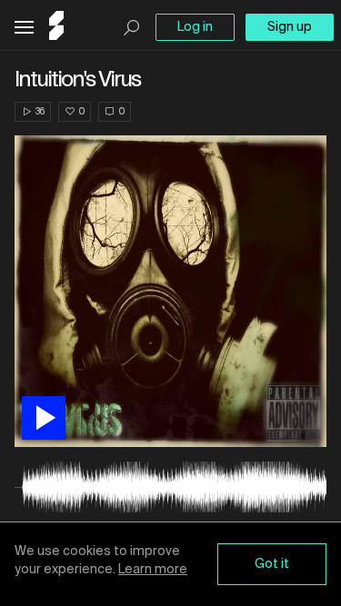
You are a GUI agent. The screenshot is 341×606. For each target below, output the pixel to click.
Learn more (152, 569)
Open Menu (24, 28)
